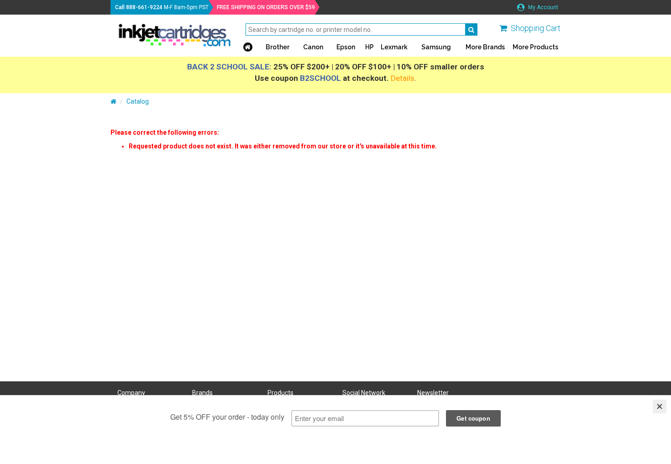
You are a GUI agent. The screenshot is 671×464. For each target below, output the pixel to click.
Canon (313, 47)
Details (402, 78)
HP (369, 47)
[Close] (659, 406)
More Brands (485, 47)
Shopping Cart (536, 28)
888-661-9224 (144, 7)
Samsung (436, 47)
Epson (345, 47)
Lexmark (394, 47)
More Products (535, 47)
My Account (542, 7)
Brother (277, 47)
